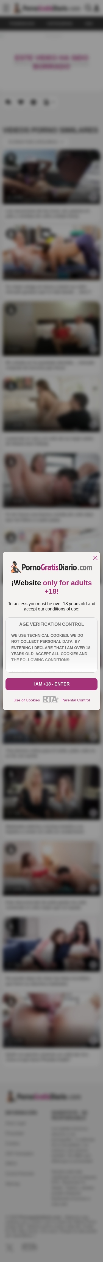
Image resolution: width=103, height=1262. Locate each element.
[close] (95, 558)
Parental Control (76, 700)
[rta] (51, 702)
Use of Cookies (26, 700)
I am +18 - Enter (52, 684)
